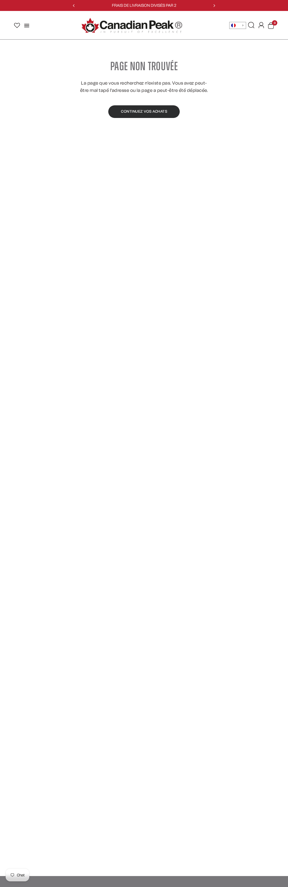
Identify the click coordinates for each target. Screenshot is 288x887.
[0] (270, 25)
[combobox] (237, 25)
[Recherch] (251, 25)
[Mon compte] (261, 25)
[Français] (238, 25)
